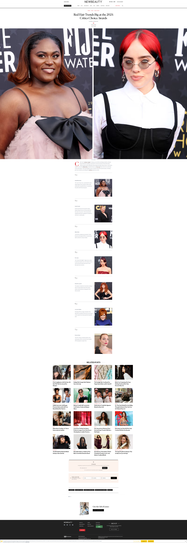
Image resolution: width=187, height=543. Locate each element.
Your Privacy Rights (137, 541)
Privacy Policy (98, 524)
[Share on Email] (70, 496)
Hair (92, 10)
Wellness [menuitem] (108, 5)
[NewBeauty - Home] (93, 2)
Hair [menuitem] (94, 5)
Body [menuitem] (91, 5)
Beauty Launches (98, 380)
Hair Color (96, 10)
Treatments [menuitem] (86, 5)
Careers (89, 522)
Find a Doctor (98, 522)
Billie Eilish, (85, 166)
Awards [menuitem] (97, 5)
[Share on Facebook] (69, 496)
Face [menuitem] (82, 5)
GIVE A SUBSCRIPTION (98, 510)
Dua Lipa (98, 166)
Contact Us (81, 522)
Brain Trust (89, 524)
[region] (93, 541)
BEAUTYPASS (118, 5)
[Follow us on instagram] (70, 524)
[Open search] (122, 6)
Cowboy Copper (87, 162)
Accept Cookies (151, 541)
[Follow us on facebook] (64, 524)
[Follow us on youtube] (114, 1)
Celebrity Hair (97, 403)
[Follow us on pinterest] (111, 1)
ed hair (90, 170)
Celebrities (76, 403)
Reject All (144, 541)
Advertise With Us (82, 524)
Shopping (76, 426)
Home (89, 10)
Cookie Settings (99, 526)
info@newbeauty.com (81, 539)
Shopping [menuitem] (103, 5)
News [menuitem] (78, 5)
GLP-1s (75, 380)
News (116, 380)
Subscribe (66, 1)
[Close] (185, 541)
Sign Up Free (114, 529)
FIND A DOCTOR (68, 5)
